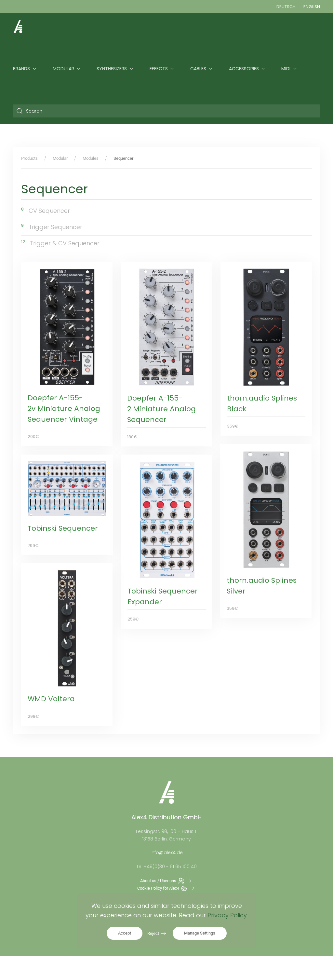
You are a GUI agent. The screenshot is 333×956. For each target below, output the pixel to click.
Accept (124, 933)
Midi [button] (285, 68)
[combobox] (166, 110)
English (311, 7)
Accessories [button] (244, 68)
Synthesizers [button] (112, 68)
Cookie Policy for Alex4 (158, 888)
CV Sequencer (49, 211)
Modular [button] (63, 68)
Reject (153, 933)
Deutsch (286, 7)
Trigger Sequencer (55, 227)
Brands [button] (21, 68)
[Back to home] (18, 26)
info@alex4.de (167, 852)
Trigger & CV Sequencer (65, 243)
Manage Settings (199, 933)
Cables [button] (198, 68)
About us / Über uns (158, 880)
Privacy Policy (227, 915)
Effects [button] (159, 68)
